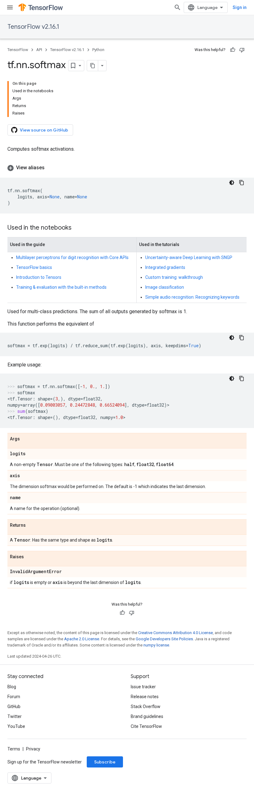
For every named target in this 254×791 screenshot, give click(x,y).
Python (98, 49)
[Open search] (177, 7)
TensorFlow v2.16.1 (33, 27)
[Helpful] (232, 49)
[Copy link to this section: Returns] (32, 525)
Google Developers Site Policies (164, 639)
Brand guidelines (147, 716)
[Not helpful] (242, 49)
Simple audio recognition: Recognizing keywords (192, 297)
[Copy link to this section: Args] (26, 439)
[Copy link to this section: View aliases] (51, 167)
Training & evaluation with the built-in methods (61, 287)
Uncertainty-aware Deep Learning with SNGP (188, 257)
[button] (127, 167)
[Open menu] (10, 7)
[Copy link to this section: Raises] (30, 557)
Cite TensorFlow (146, 726)
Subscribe (105, 762)
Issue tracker (143, 686)
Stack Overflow (145, 706)
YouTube (16, 726)
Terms (13, 748)
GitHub (13, 706)
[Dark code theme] (232, 183)
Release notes (145, 696)
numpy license (156, 645)
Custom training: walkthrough (174, 277)
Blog (11, 686)
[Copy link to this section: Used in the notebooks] (78, 228)
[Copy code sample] (242, 183)
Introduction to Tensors (38, 277)
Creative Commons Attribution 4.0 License (175, 632)
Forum (13, 696)
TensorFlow (17, 49)
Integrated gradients (165, 267)
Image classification (164, 287)
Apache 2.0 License (81, 639)
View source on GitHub (44, 130)
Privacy (33, 748)
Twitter (14, 716)
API (39, 49)
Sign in (240, 7)
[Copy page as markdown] (92, 65)
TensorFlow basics (34, 267)
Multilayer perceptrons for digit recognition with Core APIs (72, 257)
